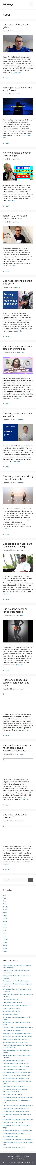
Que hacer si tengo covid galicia (16, 26)
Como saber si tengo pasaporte (14, 1147)
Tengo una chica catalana (12, 1030)
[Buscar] (30, 880)
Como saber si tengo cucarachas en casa (17, 1036)
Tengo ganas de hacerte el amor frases (17, 89)
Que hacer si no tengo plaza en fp (15, 816)
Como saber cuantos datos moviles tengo (17, 1072)
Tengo (5, 951)
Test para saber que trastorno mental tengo (18, 1027)
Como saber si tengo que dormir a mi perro (18, 1097)
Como (5, 904)
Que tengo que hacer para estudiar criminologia (17, 347)
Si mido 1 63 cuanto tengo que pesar (15, 1039)
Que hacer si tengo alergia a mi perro (17, 282)
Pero (4, 936)
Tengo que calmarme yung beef (14, 1086)
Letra (4, 924)
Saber (5, 948)
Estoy (4, 916)
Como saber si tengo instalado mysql (16, 1078)
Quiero (5, 945)
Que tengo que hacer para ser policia (17, 415)
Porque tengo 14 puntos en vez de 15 (16, 1111)
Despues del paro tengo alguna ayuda (16, 1005)
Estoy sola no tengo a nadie (12, 1002)
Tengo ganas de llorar (10, 999)
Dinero (5, 913)
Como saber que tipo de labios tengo (16, 981)
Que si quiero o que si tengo (12, 1094)
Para (4, 930)
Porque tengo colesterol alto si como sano (17, 1131)
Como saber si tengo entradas (13, 1133)
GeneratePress (28, 1162)
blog (4, 898)
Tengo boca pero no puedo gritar (14, 1069)
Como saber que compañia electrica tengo (17, 1139)
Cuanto (5, 907)
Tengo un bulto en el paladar (13, 1122)
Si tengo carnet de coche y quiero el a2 (16, 1075)
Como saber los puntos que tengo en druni (18, 1119)
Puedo (5, 942)
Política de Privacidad (13, 1156)
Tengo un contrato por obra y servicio (16, 1063)
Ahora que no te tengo (10, 1014)
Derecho (5, 910)
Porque (5, 939)
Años (4, 895)
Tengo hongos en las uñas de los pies (16, 1066)
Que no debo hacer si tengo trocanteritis (15, 610)
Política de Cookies (18, 1159)
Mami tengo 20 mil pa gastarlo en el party (17, 1033)
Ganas (5, 919)
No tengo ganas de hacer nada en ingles (17, 154)
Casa (4, 901)
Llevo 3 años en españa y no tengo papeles (18, 1105)
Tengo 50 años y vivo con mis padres (16, 1108)
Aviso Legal (25, 1156)
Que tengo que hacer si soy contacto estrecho (18, 478)
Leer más (17, 72)
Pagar (5, 927)
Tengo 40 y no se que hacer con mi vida (15, 217)
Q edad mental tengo (10, 1136)
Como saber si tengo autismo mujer (15, 1042)
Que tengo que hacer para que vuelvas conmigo (17, 545)
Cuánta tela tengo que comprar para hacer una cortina (16, 682)
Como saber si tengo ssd (11, 1011)
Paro (4, 933)
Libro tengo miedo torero (11, 1008)
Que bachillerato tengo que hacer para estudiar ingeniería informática (18, 748)
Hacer (7, 78)
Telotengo (8, 4)
